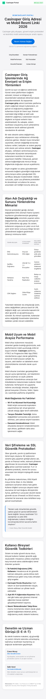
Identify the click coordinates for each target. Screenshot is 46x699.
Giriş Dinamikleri (14, 55)
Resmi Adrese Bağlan (23, 41)
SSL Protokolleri (31, 59)
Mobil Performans (16, 59)
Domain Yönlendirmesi (30, 55)
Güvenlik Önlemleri (16, 64)
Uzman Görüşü (31, 64)
